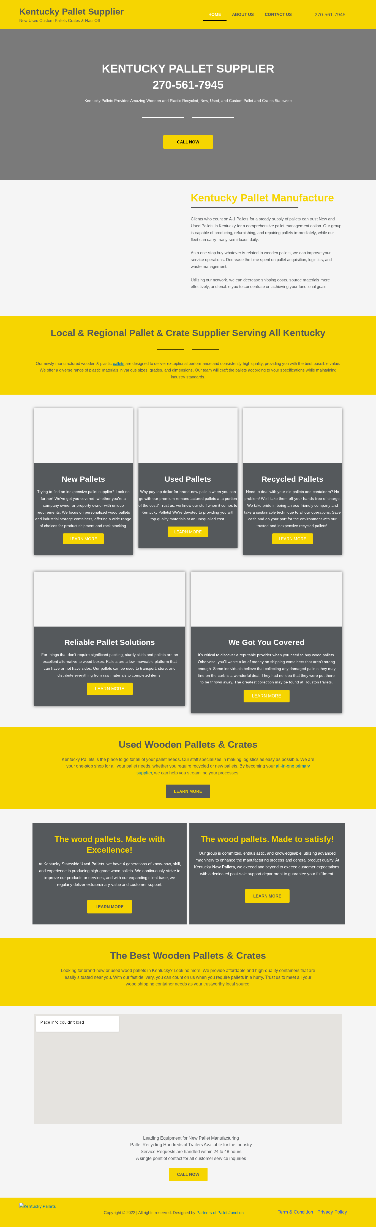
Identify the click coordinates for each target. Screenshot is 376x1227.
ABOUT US (243, 14)
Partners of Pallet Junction (220, 1212)
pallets (118, 363)
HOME (214, 14)
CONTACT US (278, 14)
